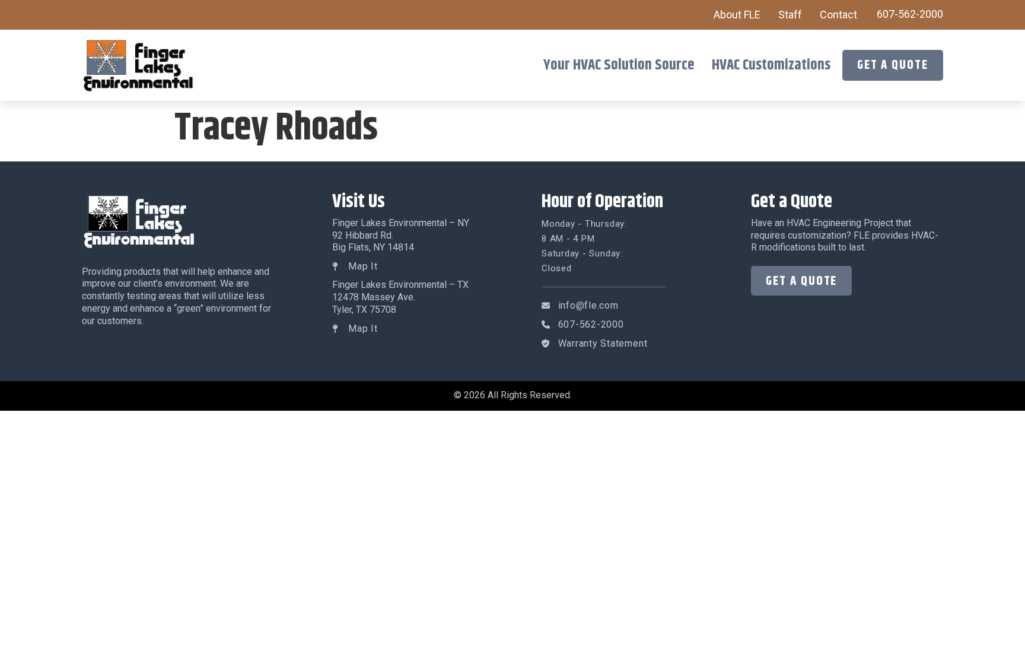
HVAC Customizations (771, 65)
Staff (790, 14)
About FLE (737, 14)
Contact (838, 14)
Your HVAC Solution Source (618, 65)
